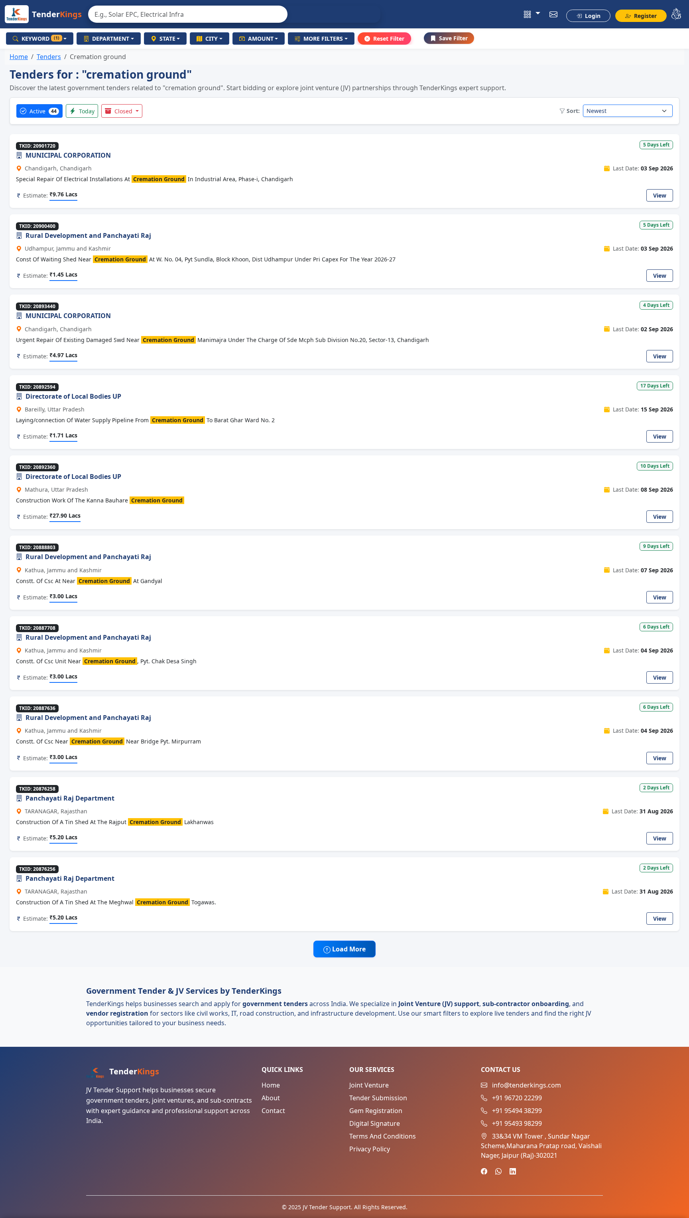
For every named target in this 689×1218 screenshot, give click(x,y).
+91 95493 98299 (517, 1123)
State (167, 38)
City (211, 38)
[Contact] (553, 14)
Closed (123, 111)
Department (110, 38)
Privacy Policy (369, 1149)
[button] (532, 14)
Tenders (49, 56)
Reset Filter (388, 38)
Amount (261, 38)
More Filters (323, 38)
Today (85, 111)
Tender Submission (378, 1097)
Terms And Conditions (382, 1136)
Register (644, 16)
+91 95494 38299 (517, 1110)
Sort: (573, 111)
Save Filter (453, 38)
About (271, 1097)
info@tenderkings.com (526, 1085)
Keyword (40, 38)
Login (591, 16)
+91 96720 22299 (517, 1097)
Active (42, 111)
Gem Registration (375, 1110)
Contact (273, 1110)
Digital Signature (374, 1123)
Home (19, 56)
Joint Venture (369, 1085)
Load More (348, 949)
